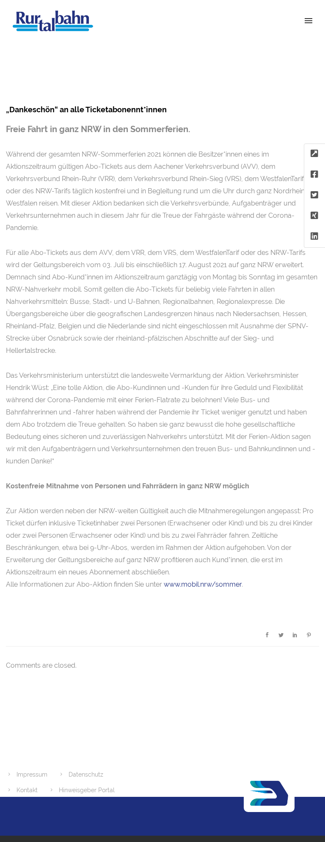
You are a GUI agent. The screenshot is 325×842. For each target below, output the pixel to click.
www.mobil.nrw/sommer (203, 584)
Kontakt (27, 790)
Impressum (32, 774)
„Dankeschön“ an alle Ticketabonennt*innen (86, 109)
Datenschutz (86, 774)
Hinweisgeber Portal (87, 790)
